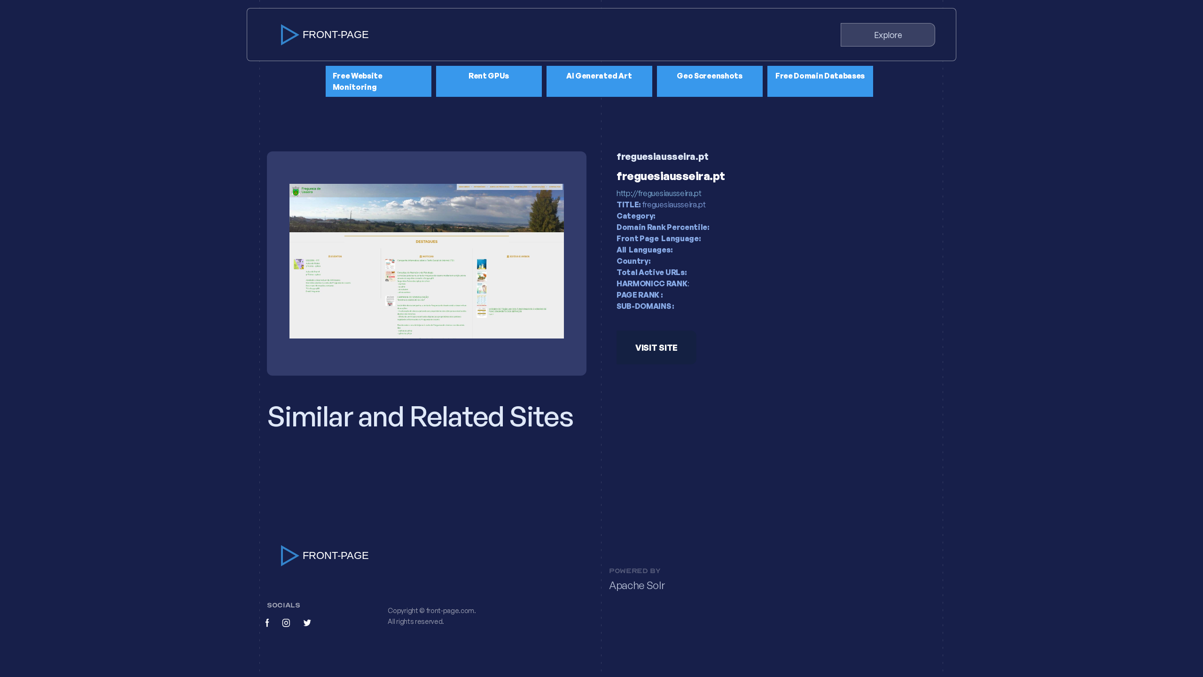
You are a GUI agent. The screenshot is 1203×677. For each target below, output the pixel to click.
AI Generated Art (599, 75)
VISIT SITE (656, 347)
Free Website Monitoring (358, 81)
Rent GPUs (489, 75)
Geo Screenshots (709, 75)
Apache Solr (637, 585)
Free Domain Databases (820, 75)
